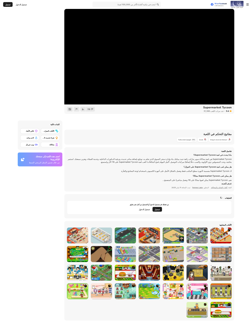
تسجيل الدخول (21, 4)
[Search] (158, 4)
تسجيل (7, 4)
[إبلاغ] (76, 109)
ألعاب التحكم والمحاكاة (219, 187)
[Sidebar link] (247, 4)
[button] (227, 183)
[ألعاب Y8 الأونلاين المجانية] (237, 4)
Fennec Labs (197, 187)
